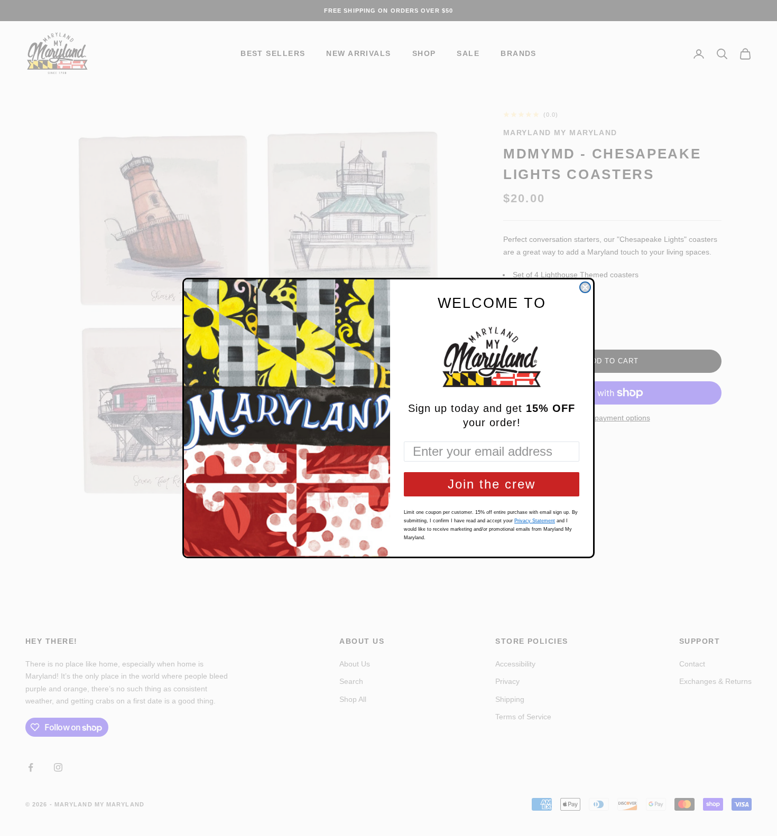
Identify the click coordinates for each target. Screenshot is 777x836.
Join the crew (491, 484)
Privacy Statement (534, 520)
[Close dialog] (585, 287)
